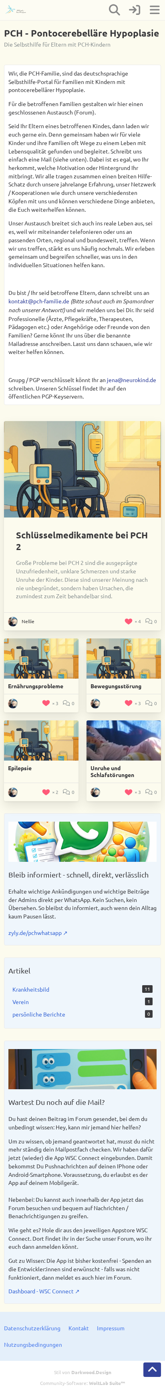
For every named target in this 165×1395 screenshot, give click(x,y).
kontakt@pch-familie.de (38, 301)
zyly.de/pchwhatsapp (35, 932)
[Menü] (155, 10)
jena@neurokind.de (131, 379)
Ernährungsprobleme (35, 685)
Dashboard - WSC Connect (41, 1291)
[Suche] (115, 10)
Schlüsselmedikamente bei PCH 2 (82, 541)
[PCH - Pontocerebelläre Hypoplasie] (19, 10)
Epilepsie (20, 767)
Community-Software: (82, 1383)
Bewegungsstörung (116, 685)
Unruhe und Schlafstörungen (112, 771)
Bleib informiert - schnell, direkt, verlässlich (78, 874)
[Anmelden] (135, 10)
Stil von (82, 1372)
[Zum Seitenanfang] (152, 1369)
